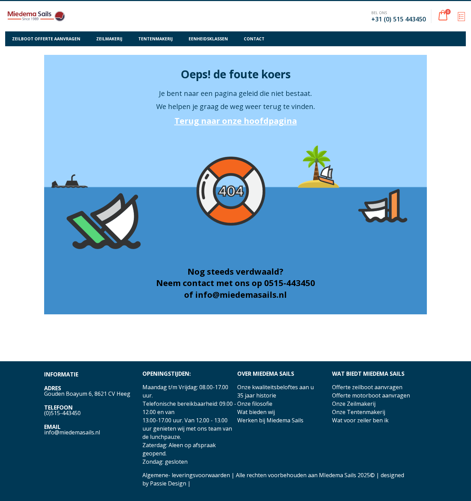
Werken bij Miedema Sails (270, 420)
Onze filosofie (254, 403)
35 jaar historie (256, 395)
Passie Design (168, 483)
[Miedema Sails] (36, 16)
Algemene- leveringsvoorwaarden (186, 475)
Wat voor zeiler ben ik (360, 420)
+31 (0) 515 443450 (398, 19)
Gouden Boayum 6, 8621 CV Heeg (87, 393)
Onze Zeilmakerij (353, 403)
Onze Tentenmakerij (358, 412)
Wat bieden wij (256, 412)
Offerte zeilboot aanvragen (367, 387)
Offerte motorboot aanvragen (371, 395)
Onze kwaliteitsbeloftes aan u (275, 387)
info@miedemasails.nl (72, 432)
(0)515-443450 (62, 413)
